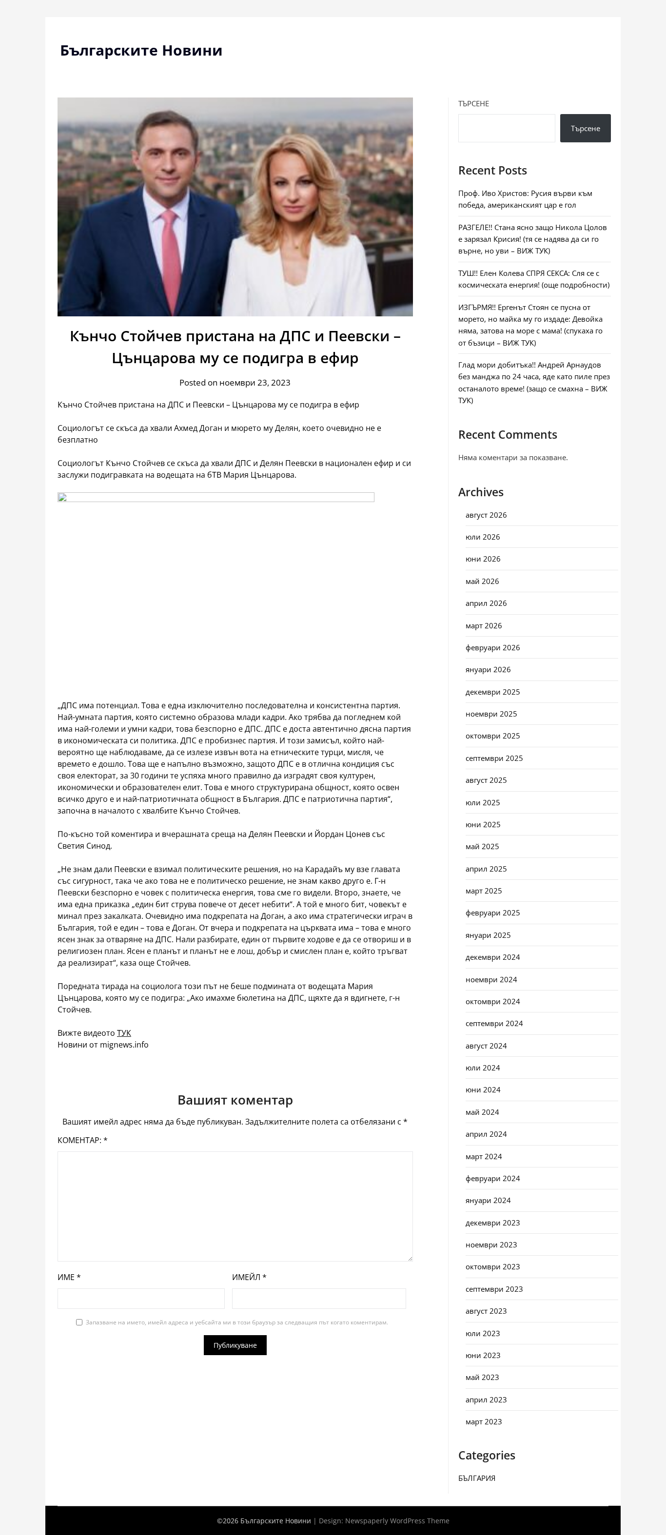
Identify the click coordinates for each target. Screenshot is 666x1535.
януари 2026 (488, 669)
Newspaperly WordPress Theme (397, 1520)
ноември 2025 (491, 714)
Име (69, 1277)
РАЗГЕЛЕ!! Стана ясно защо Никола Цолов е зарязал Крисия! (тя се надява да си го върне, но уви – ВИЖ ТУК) (532, 239)
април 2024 (486, 1134)
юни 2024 (483, 1089)
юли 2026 (483, 537)
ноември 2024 (491, 979)
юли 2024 (483, 1067)
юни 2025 (483, 824)
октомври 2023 (493, 1266)
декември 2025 (493, 692)
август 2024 (486, 1045)
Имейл (249, 1277)
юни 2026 (483, 558)
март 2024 (484, 1156)
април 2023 (486, 1399)
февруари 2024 (493, 1178)
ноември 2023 (491, 1244)
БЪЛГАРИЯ (476, 1478)
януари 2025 (488, 935)
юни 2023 (483, 1355)
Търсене (473, 103)
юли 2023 (483, 1333)
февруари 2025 (493, 912)
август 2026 (486, 515)
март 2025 (484, 890)
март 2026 (484, 625)
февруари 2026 (493, 647)
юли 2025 (483, 802)
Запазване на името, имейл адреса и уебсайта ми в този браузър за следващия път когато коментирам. (237, 1322)
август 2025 (486, 780)
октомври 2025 (493, 735)
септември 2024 (494, 1023)
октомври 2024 (493, 1001)
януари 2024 (488, 1200)
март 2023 (484, 1421)
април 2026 (486, 603)
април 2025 (486, 869)
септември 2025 (494, 758)
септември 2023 (494, 1289)
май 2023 (482, 1377)
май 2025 (482, 846)
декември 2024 (493, 957)
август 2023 (486, 1311)
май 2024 (482, 1112)
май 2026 (482, 581)
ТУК (124, 1033)
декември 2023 (493, 1222)
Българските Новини (141, 50)
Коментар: (83, 1140)
